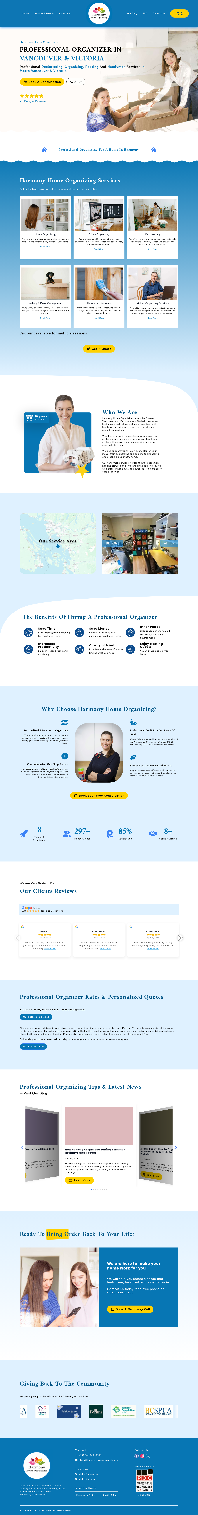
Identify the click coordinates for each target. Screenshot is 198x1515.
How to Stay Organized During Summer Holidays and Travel (95, 1151)
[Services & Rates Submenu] (53, 13)
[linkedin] (148, 1456)
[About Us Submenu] (70, 13)
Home (25, 13)
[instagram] (142, 1456)
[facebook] (136, 1456)
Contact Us (159, 13)
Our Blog (132, 13)
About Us (63, 13)
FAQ (145, 13)
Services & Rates (42, 13)
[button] (180, 938)
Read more (45, 246)
